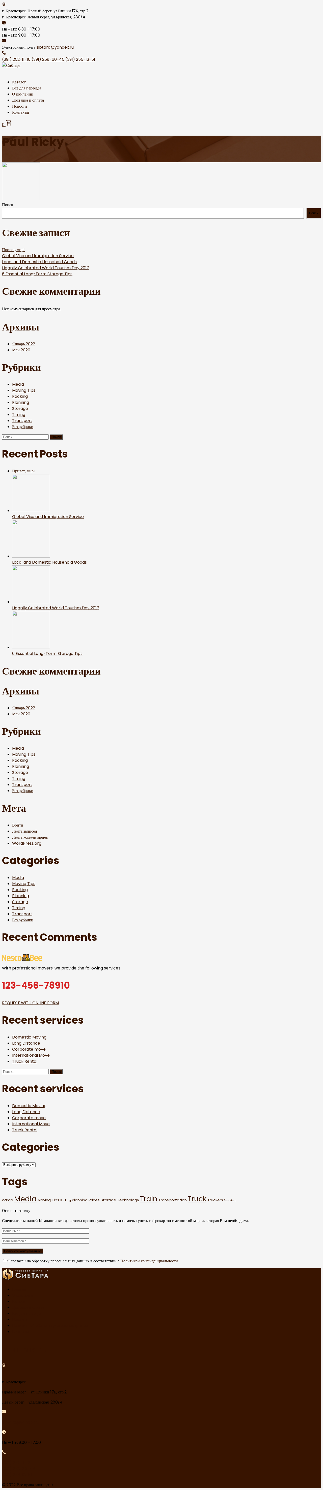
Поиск (7, 205)
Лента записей (24, 831)
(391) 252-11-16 (16, 59)
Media (18, 384)
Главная (19, 1289)
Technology (128, 1200)
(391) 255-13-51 (80, 59)
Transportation (172, 1200)
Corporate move (29, 1049)
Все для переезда (26, 88)
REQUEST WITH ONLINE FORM (30, 1003)
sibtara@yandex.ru (55, 47)
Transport (22, 420)
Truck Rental (24, 1061)
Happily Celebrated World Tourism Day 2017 (45, 268)
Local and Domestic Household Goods (39, 262)
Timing (18, 414)
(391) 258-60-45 (48, 59)
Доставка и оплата (28, 100)
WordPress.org (26, 843)
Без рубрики (22, 427)
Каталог (19, 82)
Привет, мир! (13, 250)
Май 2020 (21, 350)
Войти (17, 825)
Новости (19, 106)
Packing (20, 396)
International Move (31, 1055)
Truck (197, 1199)
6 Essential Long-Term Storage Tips (37, 274)
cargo (7, 1200)
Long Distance (26, 1043)
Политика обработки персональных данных (50, 1325)
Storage (20, 408)
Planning (20, 402)
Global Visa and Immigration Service (38, 256)
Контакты (20, 112)
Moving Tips (23, 390)
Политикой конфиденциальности (149, 1261)
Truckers (215, 1200)
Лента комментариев (30, 837)
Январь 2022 (23, 344)
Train (148, 1199)
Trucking (229, 1200)
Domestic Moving (29, 1037)
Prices (94, 1200)
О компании (22, 94)
